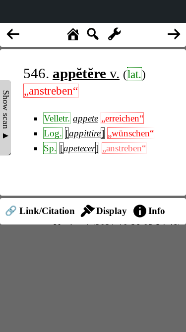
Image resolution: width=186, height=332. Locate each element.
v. (86, 73)
